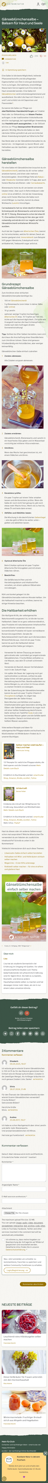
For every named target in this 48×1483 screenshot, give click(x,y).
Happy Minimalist (8, 1448)
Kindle (19, 778)
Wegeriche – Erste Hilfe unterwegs (19, 863)
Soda (30, 713)
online (4, 194)
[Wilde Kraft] (9, 794)
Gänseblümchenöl (10, 171)
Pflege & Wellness (9, 55)
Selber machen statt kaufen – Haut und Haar (30, 746)
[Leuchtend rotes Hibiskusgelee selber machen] (24, 1322)
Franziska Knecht (10, 1343)
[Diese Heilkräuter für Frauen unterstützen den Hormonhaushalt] (24, 1362)
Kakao (40, 177)
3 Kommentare (10, 59)
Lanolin (15, 203)
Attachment (7, 1208)
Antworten (38, 1079)
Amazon (12, 778)
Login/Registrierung (16, 1270)
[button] (4, 1478)
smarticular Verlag (22, 751)
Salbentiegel (40, 517)
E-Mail (14, 1196)
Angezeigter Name (10, 1185)
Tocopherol (10, 696)
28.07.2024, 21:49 (18, 1089)
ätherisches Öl (10, 317)
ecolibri (26, 778)
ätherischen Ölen (31, 231)
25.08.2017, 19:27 (17, 1120)
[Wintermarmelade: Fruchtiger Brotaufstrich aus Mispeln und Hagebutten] (24, 1402)
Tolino (33, 778)
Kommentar (7, 1162)
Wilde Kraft (21, 788)
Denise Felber (21, 791)
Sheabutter (11, 180)
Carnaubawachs (38, 183)
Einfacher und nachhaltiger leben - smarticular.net (21, 1445)
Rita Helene (8, 1384)
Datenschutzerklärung (15, 1250)
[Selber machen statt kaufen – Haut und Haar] (9, 751)
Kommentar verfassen (12, 1054)
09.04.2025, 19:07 (18, 1064)
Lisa (5, 959)
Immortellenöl (27, 237)
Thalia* (17, 823)
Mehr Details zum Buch (14, 810)
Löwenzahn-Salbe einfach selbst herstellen (23, 853)
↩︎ (30, 946)
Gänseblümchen (9, 94)
